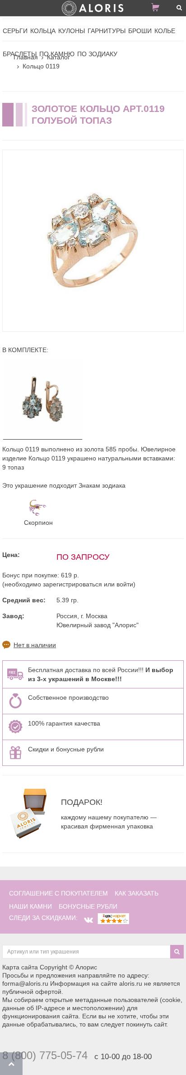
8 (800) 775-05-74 (45, 1055)
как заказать (136, 893)
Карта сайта (20, 967)
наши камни (30, 906)
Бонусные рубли (88, 906)
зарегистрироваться (72, 584)
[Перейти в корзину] (158, 9)
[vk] (88, 920)
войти (124, 584)
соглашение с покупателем (58, 893)
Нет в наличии (35, 645)
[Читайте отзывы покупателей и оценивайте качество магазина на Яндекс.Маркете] (113, 917)
